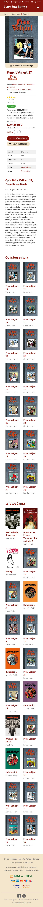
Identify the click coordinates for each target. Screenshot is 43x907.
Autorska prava (11, 867)
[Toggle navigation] (38, 7)
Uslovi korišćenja (22, 867)
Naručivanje (8, 870)
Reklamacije (33, 867)
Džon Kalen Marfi (18, 85)
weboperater (26, 903)
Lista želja (27, 2)
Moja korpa (37, 2)
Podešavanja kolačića (32, 870)
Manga (22, 859)
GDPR (21, 870)
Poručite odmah (19, 138)
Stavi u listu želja (19, 144)
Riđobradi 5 (11, 772)
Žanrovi (26, 14)
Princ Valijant (26, 167)
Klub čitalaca (16, 863)
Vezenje (9, 571)
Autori (6, 14)
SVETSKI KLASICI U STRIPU (21, 90)
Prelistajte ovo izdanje (23, 66)
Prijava (7, 2)
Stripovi (14, 859)
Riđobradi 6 (29, 605)
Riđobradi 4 (11, 672)
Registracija (17, 2)
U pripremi (16, 14)
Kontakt (15, 870)
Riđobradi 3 (29, 705)
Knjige (6, 859)
